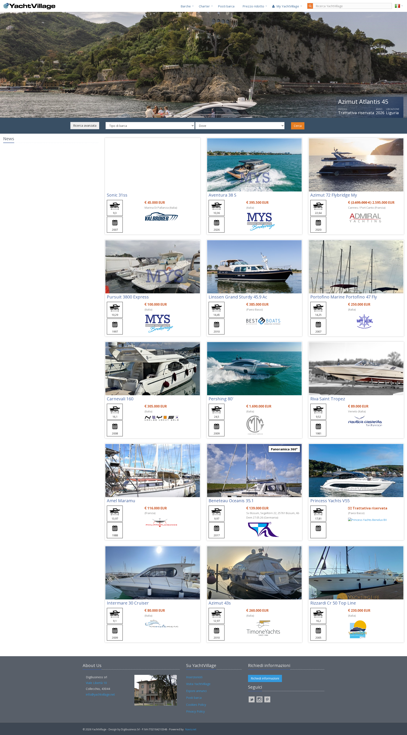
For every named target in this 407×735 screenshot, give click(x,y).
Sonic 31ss (117, 195)
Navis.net (190, 729)
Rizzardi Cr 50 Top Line (333, 603)
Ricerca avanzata (84, 125)
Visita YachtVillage (198, 684)
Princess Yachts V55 (330, 500)
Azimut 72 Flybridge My (333, 195)
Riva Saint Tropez (327, 399)
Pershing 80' (221, 399)
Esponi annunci (196, 691)
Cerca (298, 126)
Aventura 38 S (222, 195)
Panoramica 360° (284, 449)
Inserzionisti (194, 677)
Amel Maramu (121, 500)
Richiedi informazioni (265, 678)
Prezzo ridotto (253, 6)
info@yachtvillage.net (100, 694)
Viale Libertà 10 (96, 683)
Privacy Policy (195, 711)
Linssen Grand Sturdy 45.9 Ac (238, 297)
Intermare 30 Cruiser (128, 603)
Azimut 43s (220, 603)
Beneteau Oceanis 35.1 (231, 500)
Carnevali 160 (120, 399)
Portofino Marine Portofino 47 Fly (343, 297)
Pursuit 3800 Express (128, 297)
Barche (186, 6)
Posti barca (226, 6)
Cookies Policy (196, 705)
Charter (204, 6)
